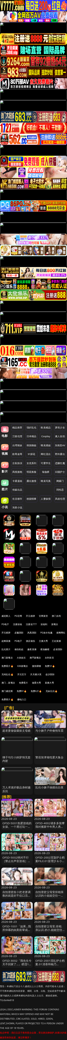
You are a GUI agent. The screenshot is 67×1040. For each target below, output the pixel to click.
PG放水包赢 (46, 632)
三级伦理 (17, 436)
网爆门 (60, 481)
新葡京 (54, 624)
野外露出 (60, 454)
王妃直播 (56, 641)
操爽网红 (61, 632)
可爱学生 (46, 463)
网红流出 (46, 454)
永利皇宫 (49, 657)
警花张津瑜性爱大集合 (49, 757)
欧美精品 (46, 427)
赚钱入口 (21, 699)
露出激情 (31, 481)
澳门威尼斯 (7, 691)
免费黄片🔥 (7, 699)
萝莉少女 (60, 427)
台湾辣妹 (17, 445)
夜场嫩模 (45, 649)
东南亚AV (60, 445)
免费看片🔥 (7, 666)
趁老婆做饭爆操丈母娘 (16, 730)
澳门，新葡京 (8, 682)
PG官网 (18, 616)
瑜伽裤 (45, 472)
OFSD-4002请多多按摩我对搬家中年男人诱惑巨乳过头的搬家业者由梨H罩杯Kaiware (50, 828)
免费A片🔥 (36, 691)
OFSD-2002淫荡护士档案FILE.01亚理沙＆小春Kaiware (50, 861)
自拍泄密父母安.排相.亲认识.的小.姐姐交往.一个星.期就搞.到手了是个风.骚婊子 (49, 931)
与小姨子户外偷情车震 (49, 730)
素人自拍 (60, 436)
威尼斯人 (6, 616)
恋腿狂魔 (60, 463)
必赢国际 (19, 632)
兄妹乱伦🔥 (52, 691)
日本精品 (31, 436)
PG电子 (5, 624)
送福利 (44, 624)
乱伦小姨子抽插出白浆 (49, 787)
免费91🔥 (22, 691)
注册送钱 (17, 624)
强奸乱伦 (31, 427)
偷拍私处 (19, 649)
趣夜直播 (31, 649)
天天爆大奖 (36, 674)
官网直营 (43, 616)
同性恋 (60, 489)
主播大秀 (43, 641)
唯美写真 (46, 481)
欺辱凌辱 (17, 454)
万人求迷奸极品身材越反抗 (16, 789)
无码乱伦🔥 (7, 674)
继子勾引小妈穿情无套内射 (16, 759)
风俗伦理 (60, 498)
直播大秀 (49, 682)
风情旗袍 (17, 472)
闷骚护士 (60, 472)
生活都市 (17, 498)
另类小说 (17, 507)
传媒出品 (17, 489)
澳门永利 (56, 616)
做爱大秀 (36, 682)
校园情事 (31, 498)
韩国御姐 (31, 445)
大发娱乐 (21, 657)
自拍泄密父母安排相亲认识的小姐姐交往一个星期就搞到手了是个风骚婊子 (49, 897)
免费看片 (23, 682)
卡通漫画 (17, 481)
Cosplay (45, 436)
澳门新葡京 (7, 657)
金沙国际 (50, 674)
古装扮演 (17, 463)
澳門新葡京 (35, 657)
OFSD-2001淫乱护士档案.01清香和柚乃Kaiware (50, 964)
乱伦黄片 (6, 649)
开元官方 (21, 674)
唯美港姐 (46, 445)
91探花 (31, 454)
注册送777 (31, 624)
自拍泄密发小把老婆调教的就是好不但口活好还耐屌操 (16, 895)
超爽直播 (6, 641)
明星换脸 (31, 472)
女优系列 (31, 463)
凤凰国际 (31, 632)
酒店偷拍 (30, 641)
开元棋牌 (30, 616)
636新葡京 (22, 666)
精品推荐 (17, 427)
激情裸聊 (36, 666)
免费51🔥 (50, 666)
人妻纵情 (46, 498)
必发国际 (57, 649)
